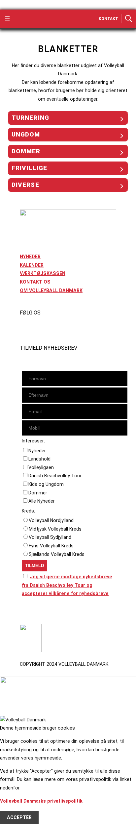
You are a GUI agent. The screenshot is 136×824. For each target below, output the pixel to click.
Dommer (37, 492)
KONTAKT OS (35, 282)
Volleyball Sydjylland (50, 537)
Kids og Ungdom (46, 484)
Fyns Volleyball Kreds (51, 545)
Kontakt (108, 18)
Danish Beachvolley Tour (55, 475)
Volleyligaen (41, 467)
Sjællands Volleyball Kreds (57, 554)
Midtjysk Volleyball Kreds (55, 529)
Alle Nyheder (41, 501)
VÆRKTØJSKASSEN (42, 273)
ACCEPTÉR (19, 817)
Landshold (39, 459)
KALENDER (32, 265)
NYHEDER (30, 256)
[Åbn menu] (7, 19)
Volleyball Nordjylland (51, 520)
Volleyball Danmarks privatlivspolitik (41, 801)
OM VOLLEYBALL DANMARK (51, 290)
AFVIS (13, 809)
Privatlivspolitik (37, 611)
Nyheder (37, 450)
